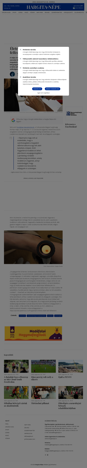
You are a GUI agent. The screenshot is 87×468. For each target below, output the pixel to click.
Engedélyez (37, 89)
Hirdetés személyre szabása (33, 68)
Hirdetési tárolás (29, 50)
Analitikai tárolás (29, 77)
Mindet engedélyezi (52, 89)
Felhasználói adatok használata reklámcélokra (40, 59)
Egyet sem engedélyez (43, 93)
